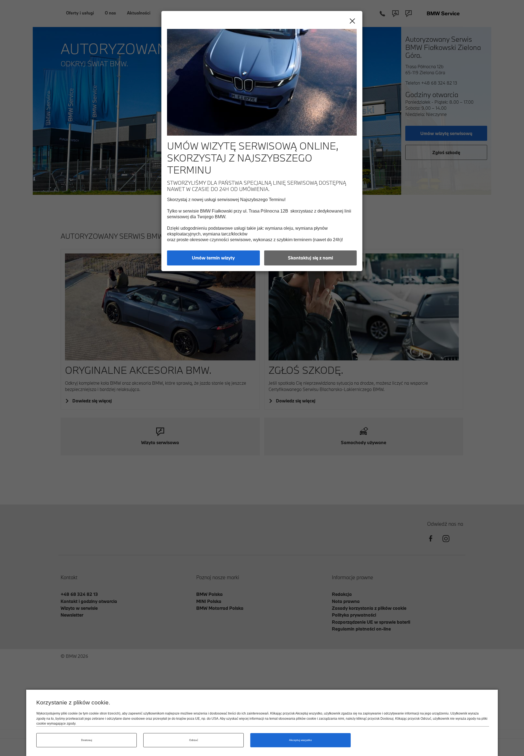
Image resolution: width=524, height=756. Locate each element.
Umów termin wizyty (213, 258)
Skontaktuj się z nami (310, 258)
